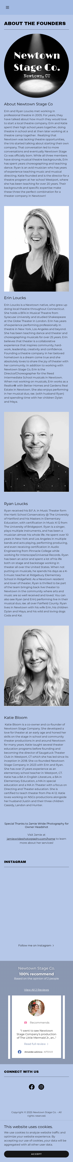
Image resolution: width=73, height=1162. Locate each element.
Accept (36, 1154)
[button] (7, 7)
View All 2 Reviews (36, 989)
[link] (36, 1044)
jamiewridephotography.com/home (31, 838)
